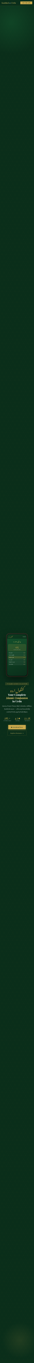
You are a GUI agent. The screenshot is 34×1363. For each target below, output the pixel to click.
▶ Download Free (17, 727)
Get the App (26, 3)
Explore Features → (17, 733)
